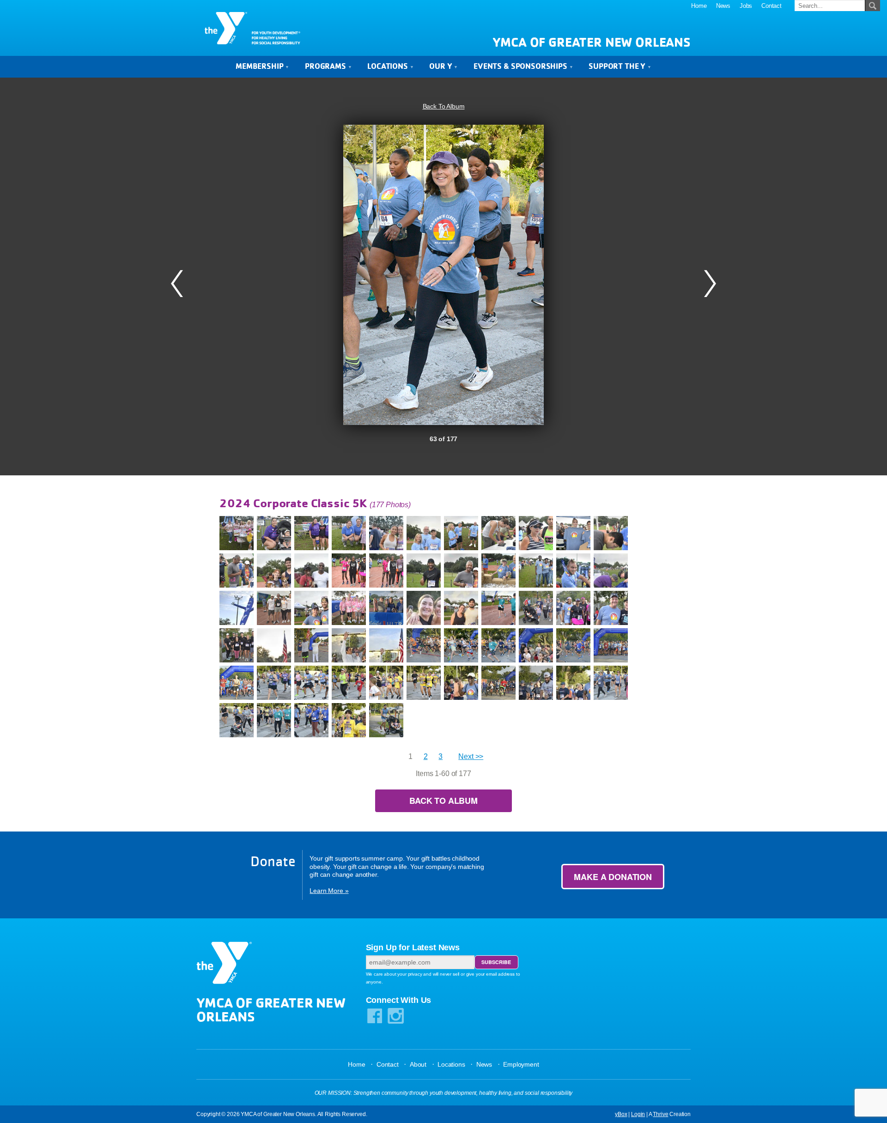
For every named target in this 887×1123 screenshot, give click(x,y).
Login (638, 1114)
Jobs (746, 5)
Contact (771, 5)
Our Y (441, 66)
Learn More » (329, 890)
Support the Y (618, 66)
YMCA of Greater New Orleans (591, 42)
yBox (621, 1114)
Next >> (470, 756)
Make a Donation (613, 877)
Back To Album (444, 106)
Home (698, 5)
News (723, 5)
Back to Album (443, 801)
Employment (521, 1064)
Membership (260, 66)
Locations (388, 66)
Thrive (660, 1114)
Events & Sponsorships (521, 66)
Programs (326, 66)
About (418, 1064)
